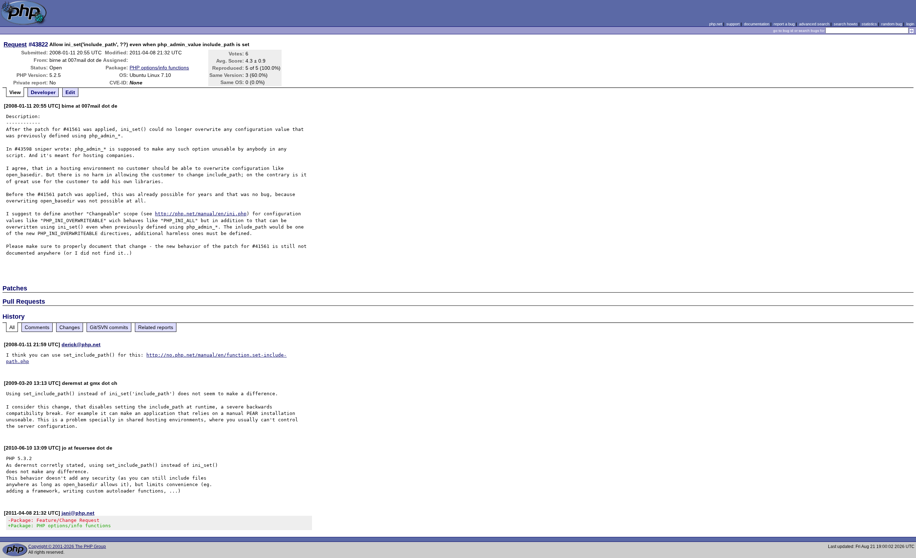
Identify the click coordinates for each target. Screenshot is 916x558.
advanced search (814, 24)
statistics (869, 24)
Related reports (155, 327)
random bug (891, 24)
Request (15, 44)
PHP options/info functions (159, 67)
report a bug (784, 24)
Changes (69, 327)
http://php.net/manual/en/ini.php (201, 213)
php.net (715, 24)
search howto (845, 24)
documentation (756, 24)
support (733, 24)
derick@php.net (81, 344)
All (12, 327)
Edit (70, 92)
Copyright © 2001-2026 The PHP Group (67, 546)
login (910, 24)
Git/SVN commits (109, 327)
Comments (37, 327)
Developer (43, 92)
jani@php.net (78, 513)
